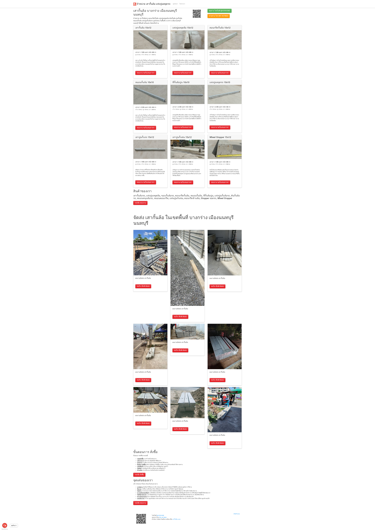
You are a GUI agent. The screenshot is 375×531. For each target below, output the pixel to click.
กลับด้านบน (236, 514)
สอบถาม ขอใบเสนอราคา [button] (145, 73)
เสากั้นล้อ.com (176, 519)
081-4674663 (163, 517)
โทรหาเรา (182, 4)
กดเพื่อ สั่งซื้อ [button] (139, 475)
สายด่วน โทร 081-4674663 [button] (218, 16)
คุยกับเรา (175, 4)
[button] (197, 13)
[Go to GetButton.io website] (5, 529)
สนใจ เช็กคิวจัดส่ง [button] (143, 286)
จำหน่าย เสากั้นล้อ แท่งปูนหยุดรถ (153, 4)
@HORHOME (160, 515)
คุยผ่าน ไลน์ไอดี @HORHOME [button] (219, 11)
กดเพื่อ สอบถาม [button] (140, 203)
